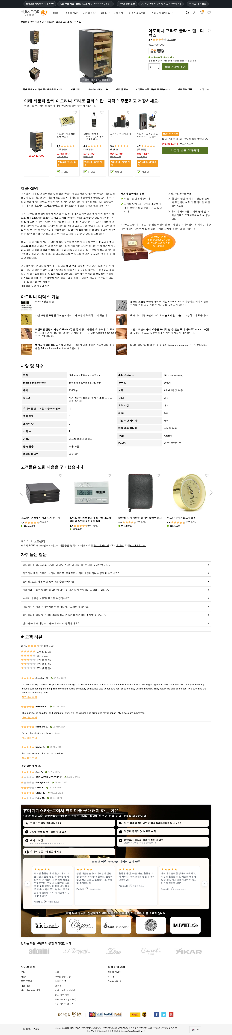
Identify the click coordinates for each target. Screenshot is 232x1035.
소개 (57, 972)
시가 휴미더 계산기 (64, 1004)
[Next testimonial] (205, 884)
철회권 (58, 986)
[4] (156, 40)
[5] (66, 146)
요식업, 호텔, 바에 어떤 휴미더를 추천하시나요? (49, 581)
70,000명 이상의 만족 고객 (163, 4)
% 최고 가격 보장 (197, 4)
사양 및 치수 (122, 89)
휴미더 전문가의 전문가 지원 (46, 851)
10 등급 (171, 39)
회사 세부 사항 (62, 995)
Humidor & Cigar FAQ (65, 999)
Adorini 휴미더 (138, 545)
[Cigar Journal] (81, 925)
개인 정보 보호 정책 (30, 990)
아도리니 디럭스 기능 (98, 89)
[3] (63, 146)
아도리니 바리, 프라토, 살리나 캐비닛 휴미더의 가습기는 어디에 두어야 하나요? (66, 564)
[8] (70, 146)
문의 (23, 972)
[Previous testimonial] (27, 884)
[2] (154, 40)
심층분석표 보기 (137, 1031)
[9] (152, 146)
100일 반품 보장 (127, 4)
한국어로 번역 (29, 697)
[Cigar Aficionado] (46, 925)
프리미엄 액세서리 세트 (120, 135)
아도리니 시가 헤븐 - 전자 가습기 (67, 135)
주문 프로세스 (27, 981)
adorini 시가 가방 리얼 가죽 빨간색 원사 (140, 517)
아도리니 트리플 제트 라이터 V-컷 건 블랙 (147, 135)
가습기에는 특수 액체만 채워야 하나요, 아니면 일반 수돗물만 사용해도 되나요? (66, 590)
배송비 (24, 976)
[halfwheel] (185, 925)
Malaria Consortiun (71, 1028)
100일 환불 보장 (63, 976)
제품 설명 (75, 89)
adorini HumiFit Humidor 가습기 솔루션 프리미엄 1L (93, 136)
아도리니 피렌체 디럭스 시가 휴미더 (40, 517)
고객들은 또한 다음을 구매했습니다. (153, 89)
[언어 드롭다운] (195, 1030)
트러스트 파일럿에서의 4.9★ (40, 4)
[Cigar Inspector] (116, 925)
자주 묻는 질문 (185, 89)
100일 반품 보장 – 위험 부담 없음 (48, 831)
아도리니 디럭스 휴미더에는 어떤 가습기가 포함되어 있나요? (56, 606)
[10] (165, 40)
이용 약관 (25, 986)
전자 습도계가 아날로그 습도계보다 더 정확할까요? (51, 623)
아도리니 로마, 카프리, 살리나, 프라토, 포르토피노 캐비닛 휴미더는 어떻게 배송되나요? (71, 573)
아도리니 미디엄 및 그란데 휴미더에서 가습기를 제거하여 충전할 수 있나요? (64, 615)
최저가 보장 (36, 840)
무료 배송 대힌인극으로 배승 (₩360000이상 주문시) (152, 823)
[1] (60, 146)
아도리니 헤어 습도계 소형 (181, 517)
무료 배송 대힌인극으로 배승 (88, 4)
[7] (149, 146)
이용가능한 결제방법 (65, 990)
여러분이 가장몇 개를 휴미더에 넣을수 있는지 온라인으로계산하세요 (158, 241)
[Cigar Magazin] (151, 925)
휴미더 (120, 545)
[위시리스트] (209, 14)
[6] (159, 40)
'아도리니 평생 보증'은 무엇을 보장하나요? (46, 598)
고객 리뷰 (204, 89)
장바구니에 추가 (175, 66)
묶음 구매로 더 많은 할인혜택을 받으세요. (43, 89)
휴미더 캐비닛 (101, 545)
